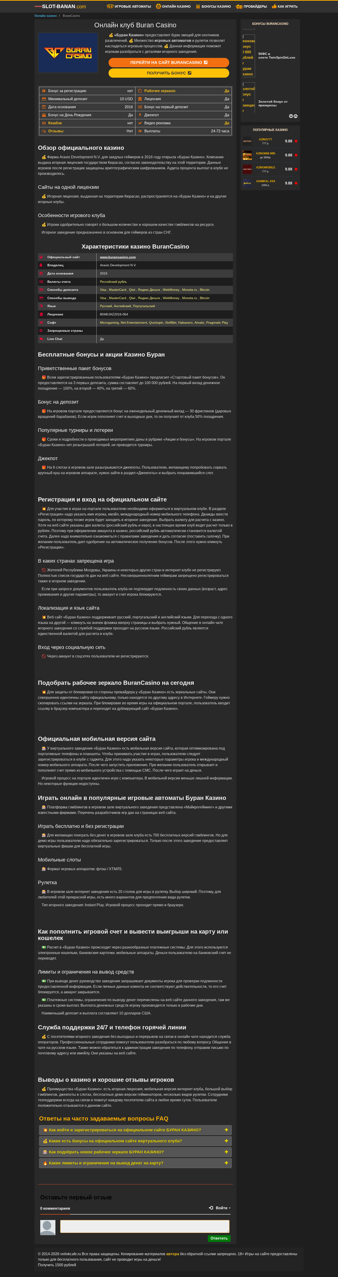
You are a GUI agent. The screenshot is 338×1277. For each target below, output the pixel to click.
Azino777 (265, 139)
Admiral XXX (265, 181)
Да (227, 91)
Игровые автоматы (132, 6)
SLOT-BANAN (64, 6)
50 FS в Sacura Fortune (276, 107)
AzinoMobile (265, 167)
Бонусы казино (216, 6)
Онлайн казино (176, 6)
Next (295, 116)
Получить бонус (167, 73)
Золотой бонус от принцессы (273, 61)
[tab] (135, 1130)
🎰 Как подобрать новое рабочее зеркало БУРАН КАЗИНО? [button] (103, 1152)
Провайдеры (255, 6)
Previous (291, 116)
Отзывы (55, 131)
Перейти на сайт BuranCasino (166, 62)
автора (173, 1254)
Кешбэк (55, 123)
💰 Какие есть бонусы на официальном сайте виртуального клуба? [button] (112, 1141)
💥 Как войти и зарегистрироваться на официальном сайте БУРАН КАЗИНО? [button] (122, 1130)
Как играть (287, 6)
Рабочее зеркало (159, 91)
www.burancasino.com (118, 257)
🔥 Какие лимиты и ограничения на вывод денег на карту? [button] (103, 1163)
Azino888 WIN (265, 153)
